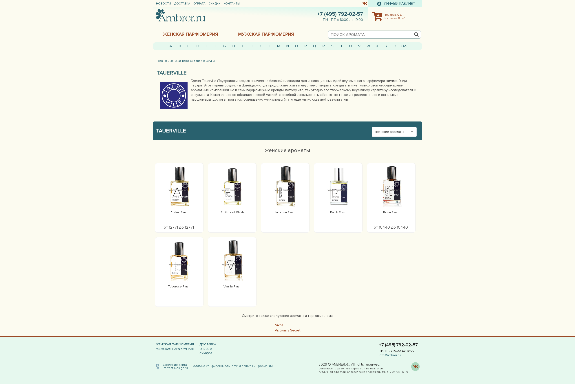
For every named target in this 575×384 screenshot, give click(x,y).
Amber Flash (179, 212)
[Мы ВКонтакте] (364, 3)
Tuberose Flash (179, 286)
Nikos (279, 325)
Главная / (163, 61)
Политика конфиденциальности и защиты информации (233, 366)
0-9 (404, 46)
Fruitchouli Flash (232, 212)
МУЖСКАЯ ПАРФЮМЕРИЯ (266, 34)
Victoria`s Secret (288, 330)
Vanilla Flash (232, 286)
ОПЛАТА (199, 3)
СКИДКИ (215, 3)
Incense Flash (285, 212)
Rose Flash (391, 212)
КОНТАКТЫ (232, 3)
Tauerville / (210, 61)
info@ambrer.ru (390, 355)
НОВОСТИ (163, 3)
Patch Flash (338, 212)
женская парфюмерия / (186, 61)
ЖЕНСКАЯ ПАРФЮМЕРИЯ (190, 34)
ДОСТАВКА (182, 3)
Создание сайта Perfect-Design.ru (175, 366)
